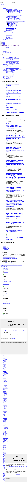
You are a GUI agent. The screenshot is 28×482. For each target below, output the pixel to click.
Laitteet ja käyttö (9, 38)
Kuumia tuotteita (4, 262)
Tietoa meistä (6, 33)
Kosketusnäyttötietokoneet (11, 16)
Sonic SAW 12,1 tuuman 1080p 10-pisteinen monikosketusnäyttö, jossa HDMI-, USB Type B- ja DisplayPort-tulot (15, 137)
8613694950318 (6, 303)
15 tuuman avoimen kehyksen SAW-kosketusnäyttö (14, 230)
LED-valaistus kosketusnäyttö (14, 13)
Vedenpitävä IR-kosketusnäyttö (14, 19)
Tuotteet (4, 8)
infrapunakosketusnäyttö (6, 265)
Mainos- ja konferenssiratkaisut (12, 9)
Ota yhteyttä (5, 39)
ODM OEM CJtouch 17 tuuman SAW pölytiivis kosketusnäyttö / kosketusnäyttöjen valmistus (14, 215)
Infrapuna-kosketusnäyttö (11, 17)
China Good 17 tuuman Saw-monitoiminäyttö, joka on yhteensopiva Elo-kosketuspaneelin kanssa (15, 149)
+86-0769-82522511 (7, 281)
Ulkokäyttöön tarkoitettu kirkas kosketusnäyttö (15, 21)
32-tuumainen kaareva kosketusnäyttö (12, 106)
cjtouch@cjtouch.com (7, 293)
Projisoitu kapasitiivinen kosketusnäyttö (14, 10)
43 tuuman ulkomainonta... (13, 88)
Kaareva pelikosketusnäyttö (14, 11)
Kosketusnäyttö (12, 263)
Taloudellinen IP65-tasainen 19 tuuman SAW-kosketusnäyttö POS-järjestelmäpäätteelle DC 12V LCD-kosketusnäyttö (15, 189)
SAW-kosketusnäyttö (12, 26)
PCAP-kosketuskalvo (12, 24)
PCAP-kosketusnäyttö (12, 25)
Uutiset (4, 31)
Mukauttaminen (9, 30)
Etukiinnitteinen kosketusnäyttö (14, 12)
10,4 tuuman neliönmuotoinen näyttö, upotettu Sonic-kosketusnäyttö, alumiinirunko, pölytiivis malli (14, 126)
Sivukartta (10, 262)
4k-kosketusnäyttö (4, 263)
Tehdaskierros (8, 37)
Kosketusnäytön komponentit (12, 22)
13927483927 (6, 284)
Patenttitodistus (9, 35)
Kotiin (4, 6)
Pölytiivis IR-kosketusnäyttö (14, 18)
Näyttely (7, 36)
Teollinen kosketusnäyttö (11, 28)
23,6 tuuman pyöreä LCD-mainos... (15, 112)
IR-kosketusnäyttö (12, 23)
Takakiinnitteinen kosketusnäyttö (15, 15)
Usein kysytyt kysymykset (8, 32)
